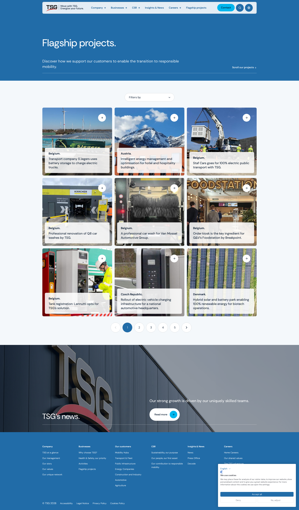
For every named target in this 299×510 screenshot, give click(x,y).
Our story (47, 463)
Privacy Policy (100, 503)
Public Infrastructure (125, 463)
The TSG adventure (234, 463)
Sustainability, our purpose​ (164, 452)
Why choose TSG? (88, 452)
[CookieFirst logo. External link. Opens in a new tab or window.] (221, 472)
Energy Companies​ (124, 469)
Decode (192, 463)
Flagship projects (87, 469)
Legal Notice (82, 503)
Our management (51, 458)
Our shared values (233, 458)
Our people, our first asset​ (164, 458)
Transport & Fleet (123, 458)
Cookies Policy (117, 503)
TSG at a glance (50, 452)
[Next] (186, 327)
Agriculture (120, 485)
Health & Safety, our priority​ (92, 458)
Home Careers (231, 452)
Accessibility (66, 503)
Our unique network (52, 474)
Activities (83, 463)
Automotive (120, 480)
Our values (47, 469)
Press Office (194, 458)
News (190, 452)
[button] (115, 327)
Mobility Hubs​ (122, 452)
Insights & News (196, 446)
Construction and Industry (128, 474)
